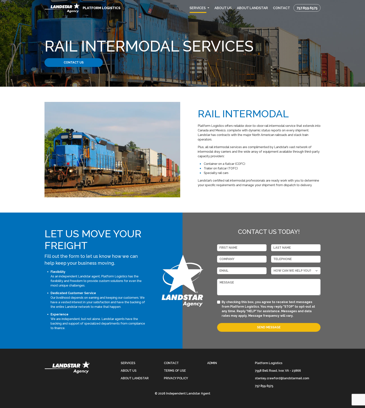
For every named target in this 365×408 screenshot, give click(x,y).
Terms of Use (175, 370)
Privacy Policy (176, 378)
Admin (212, 363)
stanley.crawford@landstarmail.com (282, 378)
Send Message (269, 327)
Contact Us (74, 62)
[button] (199, 8)
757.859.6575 (307, 8)
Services (128, 363)
